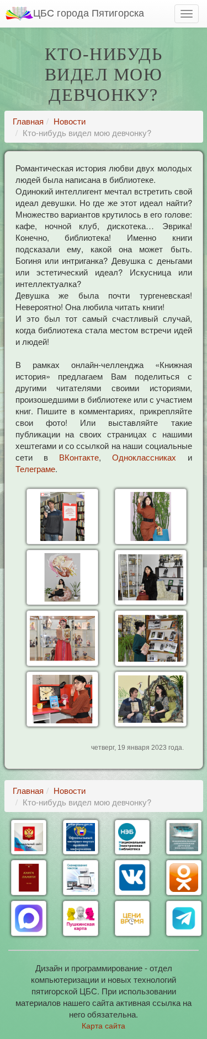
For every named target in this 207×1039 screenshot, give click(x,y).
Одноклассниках (144, 457)
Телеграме (35, 468)
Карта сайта (103, 1025)
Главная (28, 121)
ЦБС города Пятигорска (88, 12)
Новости (70, 121)
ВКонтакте (79, 457)
